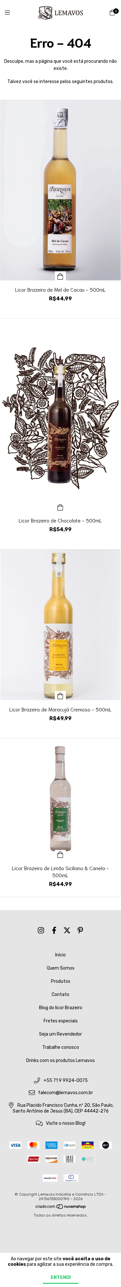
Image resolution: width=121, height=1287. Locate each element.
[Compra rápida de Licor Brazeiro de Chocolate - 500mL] (60, 506)
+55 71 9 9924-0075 (66, 1080)
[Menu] (11, 13)
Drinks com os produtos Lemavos (60, 1060)
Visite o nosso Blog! (66, 1123)
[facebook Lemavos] (54, 930)
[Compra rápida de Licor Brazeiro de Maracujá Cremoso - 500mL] (60, 695)
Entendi (61, 1277)
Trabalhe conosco (60, 1047)
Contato (60, 994)
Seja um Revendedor (60, 1034)
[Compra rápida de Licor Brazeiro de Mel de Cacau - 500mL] (60, 275)
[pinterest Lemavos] (80, 930)
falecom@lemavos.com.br (65, 1093)
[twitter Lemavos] (67, 930)
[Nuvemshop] (61, 1208)
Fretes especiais (61, 1021)
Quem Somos (61, 968)
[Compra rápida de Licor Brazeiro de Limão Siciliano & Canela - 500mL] (60, 854)
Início (60, 955)
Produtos (60, 981)
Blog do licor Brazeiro (60, 1007)
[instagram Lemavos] (41, 930)
